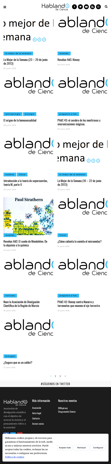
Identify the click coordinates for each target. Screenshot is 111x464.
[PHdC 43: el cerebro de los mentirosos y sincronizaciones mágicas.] (82, 94)
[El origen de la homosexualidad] (28, 94)
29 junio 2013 (64, 64)
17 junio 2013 (10, 367)
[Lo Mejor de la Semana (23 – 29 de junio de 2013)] (28, 34)
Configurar (98, 447)
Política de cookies (14, 457)
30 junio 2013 (10, 68)
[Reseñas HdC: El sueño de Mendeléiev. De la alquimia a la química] (28, 215)
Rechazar (81, 447)
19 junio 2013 (10, 310)
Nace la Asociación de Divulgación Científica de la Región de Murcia (22, 304)
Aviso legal (36, 413)
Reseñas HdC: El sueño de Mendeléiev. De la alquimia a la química (25, 243)
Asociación (36, 407)
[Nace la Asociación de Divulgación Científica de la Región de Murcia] (28, 276)
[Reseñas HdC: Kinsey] (82, 34)
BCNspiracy (63, 408)
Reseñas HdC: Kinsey (69, 59)
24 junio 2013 (10, 189)
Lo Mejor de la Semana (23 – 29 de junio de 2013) (26, 61)
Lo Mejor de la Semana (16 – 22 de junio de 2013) (79, 182)
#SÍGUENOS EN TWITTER (55, 384)
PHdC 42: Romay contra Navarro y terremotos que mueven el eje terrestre (79, 304)
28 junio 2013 (10, 125)
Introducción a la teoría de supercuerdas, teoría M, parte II (26, 182)
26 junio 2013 (64, 129)
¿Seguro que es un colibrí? (18, 362)
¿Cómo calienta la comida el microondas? (80, 241)
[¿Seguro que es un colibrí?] (28, 336)
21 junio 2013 (64, 246)
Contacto (36, 418)
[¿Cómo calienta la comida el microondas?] (82, 215)
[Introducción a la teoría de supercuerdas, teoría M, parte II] (28, 155)
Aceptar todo (65, 447)
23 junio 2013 (64, 189)
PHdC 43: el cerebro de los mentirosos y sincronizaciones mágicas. (79, 122)
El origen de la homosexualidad (20, 120)
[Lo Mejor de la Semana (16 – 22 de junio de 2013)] (82, 155)
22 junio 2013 (10, 250)
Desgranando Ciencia (67, 411)
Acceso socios (38, 423)
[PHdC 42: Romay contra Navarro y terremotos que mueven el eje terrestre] (82, 276)
